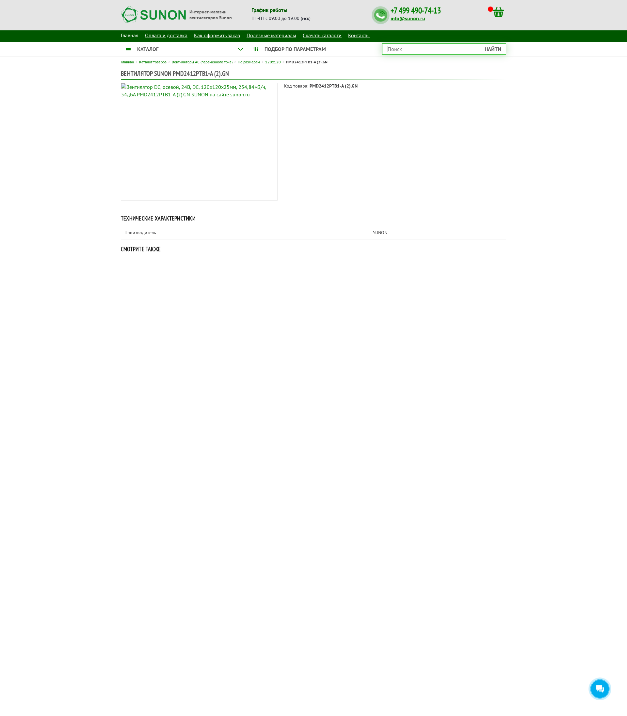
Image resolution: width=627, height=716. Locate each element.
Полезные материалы (271, 35)
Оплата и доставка (166, 35)
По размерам (249, 61)
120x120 (273, 61)
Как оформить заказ (217, 35)
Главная (127, 61)
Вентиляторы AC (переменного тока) (202, 61)
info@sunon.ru (408, 18)
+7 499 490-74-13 (416, 11)
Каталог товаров (153, 61)
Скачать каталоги (322, 35)
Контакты (359, 35)
